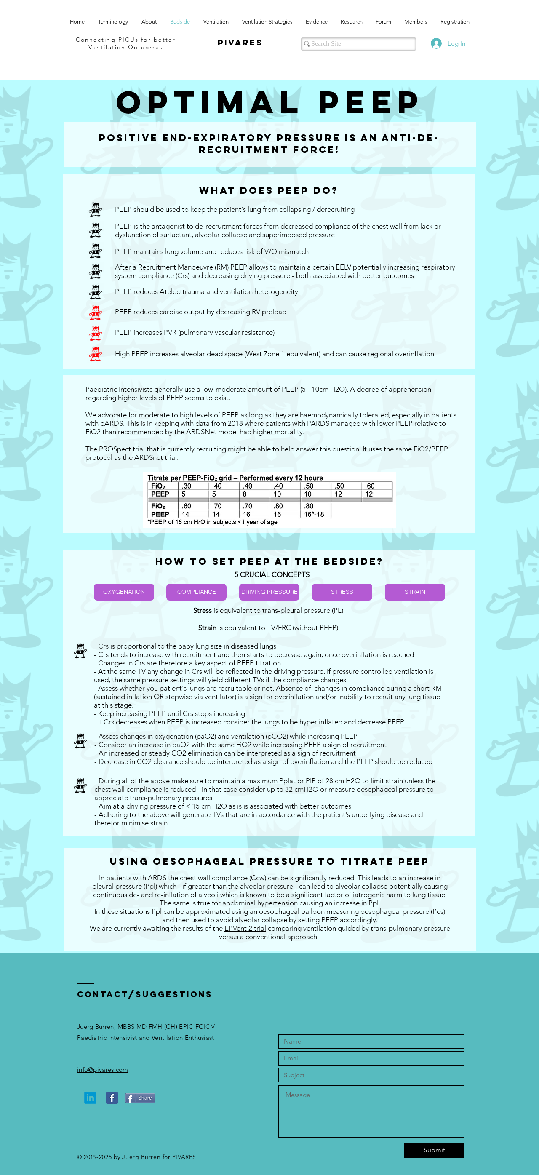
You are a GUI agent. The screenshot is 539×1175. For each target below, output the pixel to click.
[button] (124, 592)
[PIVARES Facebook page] (112, 1098)
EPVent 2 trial (245, 928)
